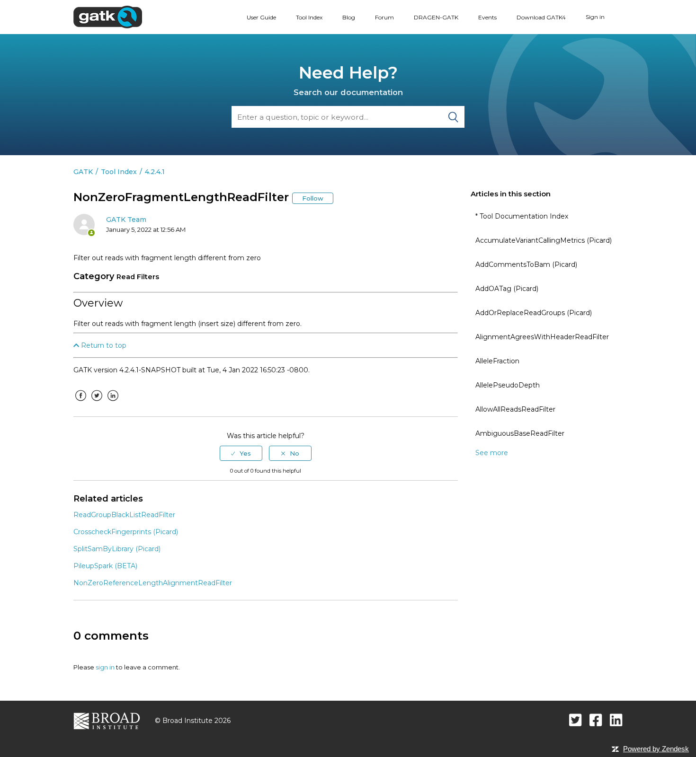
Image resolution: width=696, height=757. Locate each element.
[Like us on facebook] (595, 719)
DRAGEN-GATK (436, 17)
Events (487, 17)
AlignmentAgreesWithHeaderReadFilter (542, 337)
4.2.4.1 (155, 171)
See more (491, 453)
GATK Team (126, 219)
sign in (105, 667)
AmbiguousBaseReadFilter (519, 433)
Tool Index (309, 17)
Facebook (80, 402)
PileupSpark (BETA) (105, 566)
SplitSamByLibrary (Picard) (117, 549)
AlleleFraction (497, 361)
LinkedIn (113, 402)
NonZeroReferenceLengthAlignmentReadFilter (152, 583)
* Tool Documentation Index (521, 216)
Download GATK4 (541, 17)
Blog (348, 17)
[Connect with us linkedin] (616, 719)
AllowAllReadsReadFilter (515, 409)
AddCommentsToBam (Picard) (526, 264)
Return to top (102, 345)
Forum (384, 17)
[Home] (107, 16)
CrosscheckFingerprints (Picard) (125, 532)
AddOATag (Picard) (506, 288)
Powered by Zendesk (656, 749)
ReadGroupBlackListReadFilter (124, 515)
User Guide (261, 17)
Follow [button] (312, 198)
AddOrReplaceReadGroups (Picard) (533, 312)
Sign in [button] (595, 16)
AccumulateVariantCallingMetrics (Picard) (543, 240)
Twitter (96, 402)
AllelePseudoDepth (507, 385)
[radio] (241, 453)
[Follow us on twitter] (575, 719)
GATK (83, 171)
